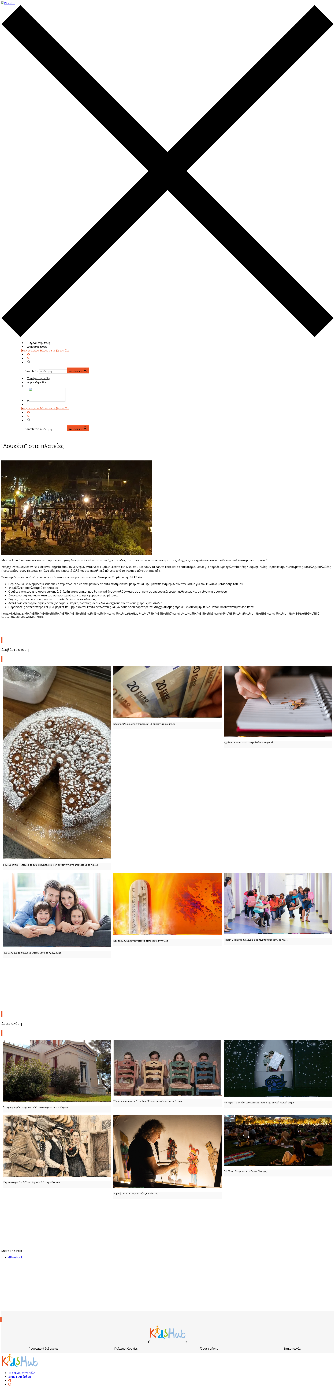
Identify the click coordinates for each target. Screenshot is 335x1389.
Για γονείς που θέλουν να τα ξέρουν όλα (45, 350)
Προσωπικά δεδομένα (43, 1348)
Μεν (29, 404)
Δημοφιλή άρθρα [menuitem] (19, 1377)
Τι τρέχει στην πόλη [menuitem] (21, 1373)
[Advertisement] (167, 983)
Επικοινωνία (292, 1348)
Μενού (31, 386)
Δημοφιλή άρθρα (37, 346)
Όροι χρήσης (209, 1348)
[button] (29, 362)
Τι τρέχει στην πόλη (38, 343)
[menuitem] (9, 1380)
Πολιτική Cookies (126, 1348)
